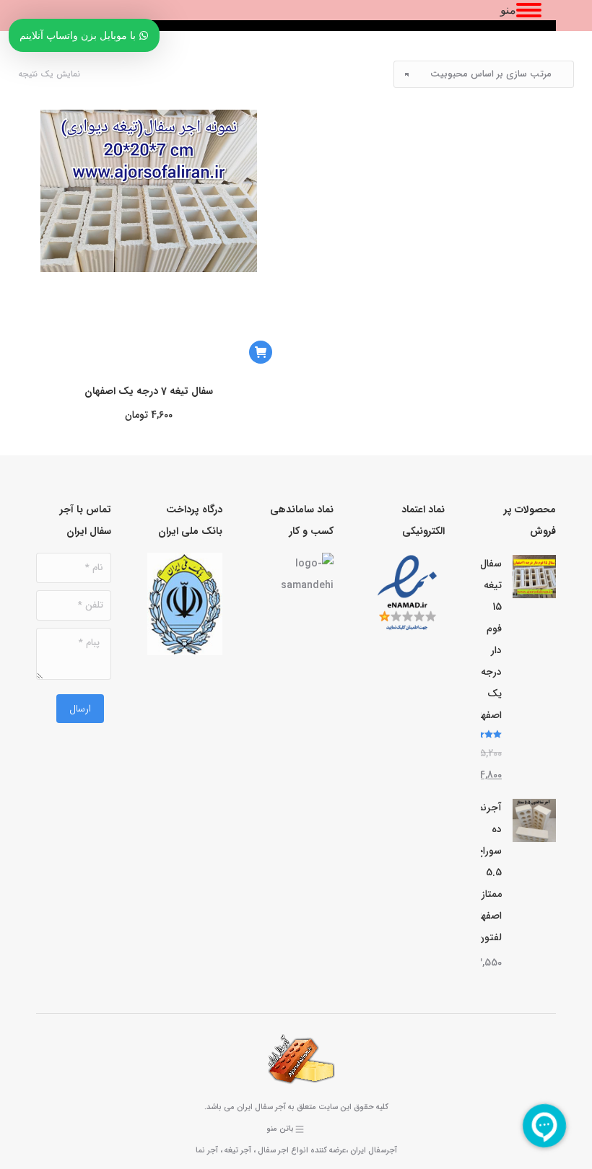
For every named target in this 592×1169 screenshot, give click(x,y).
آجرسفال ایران (373, 1150)
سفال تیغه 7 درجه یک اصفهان (148, 391)
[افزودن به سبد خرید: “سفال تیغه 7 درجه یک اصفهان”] (260, 352)
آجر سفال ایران (261, 1107)
